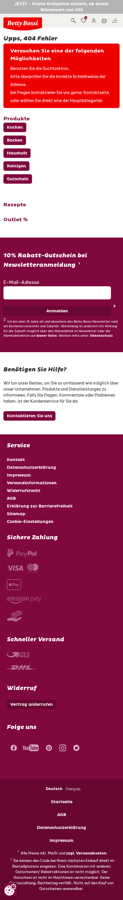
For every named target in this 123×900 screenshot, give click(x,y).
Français (73, 789)
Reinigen (16, 166)
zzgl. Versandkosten (86, 853)
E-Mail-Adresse (21, 282)
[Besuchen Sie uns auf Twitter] (76, 748)
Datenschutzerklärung (31, 467)
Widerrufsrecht (23, 490)
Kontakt (16, 459)
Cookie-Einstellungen (30, 521)
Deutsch (54, 789)
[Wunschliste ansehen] (83, 21)
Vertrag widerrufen (31, 704)
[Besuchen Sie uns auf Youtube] (30, 749)
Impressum (19, 475)
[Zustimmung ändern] (10, 890)
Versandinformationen (32, 483)
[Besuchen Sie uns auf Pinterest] (49, 748)
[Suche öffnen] (73, 21)
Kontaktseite (96, 92)
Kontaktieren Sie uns (29, 415)
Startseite (61, 801)
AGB (11, 498)
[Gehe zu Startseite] (22, 24)
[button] (94, 21)
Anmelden (57, 311)
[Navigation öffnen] (114, 21)
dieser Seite (46, 336)
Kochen (15, 127)
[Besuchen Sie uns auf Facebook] (13, 748)
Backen (15, 140)
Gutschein (18, 179)
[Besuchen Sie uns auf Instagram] (63, 748)
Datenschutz (101, 336)
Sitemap (16, 513)
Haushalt (17, 153)
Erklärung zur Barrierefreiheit (40, 506)
